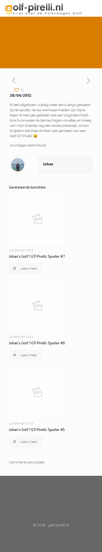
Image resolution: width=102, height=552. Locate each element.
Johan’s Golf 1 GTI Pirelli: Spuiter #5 (37, 429)
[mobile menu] (7, 8)
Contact (69, 533)
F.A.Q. (31, 533)
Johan (48, 164)
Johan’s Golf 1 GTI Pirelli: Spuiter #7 (37, 256)
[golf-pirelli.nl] (51, 8)
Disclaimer (49, 533)
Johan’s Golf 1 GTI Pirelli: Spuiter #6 (37, 343)
